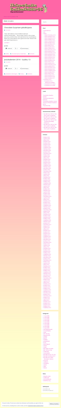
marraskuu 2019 (47, 196)
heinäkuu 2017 (47, 230)
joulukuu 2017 (47, 223)
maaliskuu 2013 (47, 307)
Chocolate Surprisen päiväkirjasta (18, 27)
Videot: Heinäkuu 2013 (50, 44)
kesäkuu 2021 (47, 189)
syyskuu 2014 (47, 281)
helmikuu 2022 (47, 184)
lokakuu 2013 (47, 297)
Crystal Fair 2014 (47, 79)
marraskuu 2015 (47, 260)
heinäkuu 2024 (47, 141)
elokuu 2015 (46, 264)
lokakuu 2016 (47, 244)
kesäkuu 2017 (47, 232)
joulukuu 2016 (47, 241)
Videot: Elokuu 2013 (49, 45)
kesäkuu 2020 (47, 193)
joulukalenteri (8, 74)
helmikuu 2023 (47, 166)
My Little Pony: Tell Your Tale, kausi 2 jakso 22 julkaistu (50, 117)
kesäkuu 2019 (47, 202)
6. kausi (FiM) (46, 323)
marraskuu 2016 (47, 242)
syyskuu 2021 (47, 186)
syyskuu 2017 (47, 227)
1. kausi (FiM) (46, 316)
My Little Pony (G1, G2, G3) (49, 354)
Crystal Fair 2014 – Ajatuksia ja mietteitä (50, 81)
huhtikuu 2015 (47, 270)
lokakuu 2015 (47, 261)
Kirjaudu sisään (47, 376)
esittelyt (45, 336)
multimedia (46, 351)
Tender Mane (23, 53)
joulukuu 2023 (47, 152)
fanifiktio (7, 53)
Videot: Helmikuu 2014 (50, 54)
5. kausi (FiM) (46, 322)
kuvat (45, 342)
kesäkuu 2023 (47, 161)
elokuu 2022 (46, 175)
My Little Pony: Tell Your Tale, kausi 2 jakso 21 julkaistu (50, 125)
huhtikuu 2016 (47, 252)
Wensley (22, 74)
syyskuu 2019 (47, 198)
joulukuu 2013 (47, 294)
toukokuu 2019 (47, 204)
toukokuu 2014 (47, 287)
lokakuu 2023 (47, 155)
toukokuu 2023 (47, 162)
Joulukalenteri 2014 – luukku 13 (17, 59)
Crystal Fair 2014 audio (50, 85)
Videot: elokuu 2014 (49, 61)
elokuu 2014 (46, 282)
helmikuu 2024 (47, 149)
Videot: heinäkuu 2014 (50, 60)
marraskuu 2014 (47, 278)
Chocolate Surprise (16, 53)
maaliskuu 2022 (47, 183)
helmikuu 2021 (47, 190)
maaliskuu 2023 (47, 165)
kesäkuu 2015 (47, 267)
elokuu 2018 (46, 212)
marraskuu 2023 (47, 153)
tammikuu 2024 (47, 150)
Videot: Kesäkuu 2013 (50, 42)
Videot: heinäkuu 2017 (50, 78)
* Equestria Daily (46, 105)
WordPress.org (47, 380)
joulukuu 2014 (47, 276)
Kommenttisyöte (47, 379)
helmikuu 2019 (47, 206)
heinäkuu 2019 (47, 201)
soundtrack (46, 363)
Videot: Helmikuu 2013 (50, 36)
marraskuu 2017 (47, 224)
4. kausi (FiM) (46, 320)
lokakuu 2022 (47, 172)
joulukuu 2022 (47, 169)
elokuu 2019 (46, 199)
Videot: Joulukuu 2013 (50, 51)
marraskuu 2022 (47, 171)
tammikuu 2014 (47, 292)
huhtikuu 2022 (47, 181)
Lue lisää (9, 42)
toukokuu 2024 (47, 144)
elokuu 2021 (46, 187)
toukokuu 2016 (47, 251)
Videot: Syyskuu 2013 (49, 47)
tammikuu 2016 (47, 257)
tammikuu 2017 (47, 239)
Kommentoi (31, 53)
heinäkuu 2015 (47, 266)
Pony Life (46, 360)
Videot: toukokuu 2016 (50, 76)
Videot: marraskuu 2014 (50, 64)
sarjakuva (46, 362)
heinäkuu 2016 (47, 248)
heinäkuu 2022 (47, 177)
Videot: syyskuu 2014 (49, 63)
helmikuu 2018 (47, 221)
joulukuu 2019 (47, 195)
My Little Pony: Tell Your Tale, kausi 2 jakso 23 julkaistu (50, 114)
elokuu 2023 (46, 158)
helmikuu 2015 (47, 273)
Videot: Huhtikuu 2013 (50, 39)
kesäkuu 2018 (47, 215)
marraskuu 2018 (47, 209)
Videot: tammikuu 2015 (50, 67)
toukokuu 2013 (47, 304)
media (45, 347)
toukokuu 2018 (47, 217)
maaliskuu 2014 (47, 289)
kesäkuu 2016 (47, 249)
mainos (45, 345)
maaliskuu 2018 (47, 220)
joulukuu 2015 (47, 258)
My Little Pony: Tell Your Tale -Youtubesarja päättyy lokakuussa (50, 121)
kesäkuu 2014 (47, 285)
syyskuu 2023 (47, 156)
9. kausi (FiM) (46, 327)
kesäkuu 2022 (47, 178)
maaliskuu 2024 (47, 147)
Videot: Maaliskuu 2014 (50, 55)
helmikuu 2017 (47, 238)
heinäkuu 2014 (47, 284)
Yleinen (45, 368)
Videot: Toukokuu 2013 (50, 41)
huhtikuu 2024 (47, 146)
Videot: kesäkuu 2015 (50, 72)
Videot (45, 33)
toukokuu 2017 (47, 233)
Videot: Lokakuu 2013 (50, 48)
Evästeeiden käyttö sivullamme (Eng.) (35, 405)
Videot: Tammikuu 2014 (50, 52)
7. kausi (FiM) (46, 325)
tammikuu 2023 (47, 168)
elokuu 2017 (46, 229)
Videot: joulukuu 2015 (50, 75)
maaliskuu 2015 (47, 272)
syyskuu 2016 (47, 245)
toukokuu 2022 (47, 180)
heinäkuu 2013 (47, 301)
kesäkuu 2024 (47, 143)
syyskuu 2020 (47, 192)
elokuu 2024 (46, 140)
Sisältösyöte (46, 377)
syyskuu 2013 (47, 298)
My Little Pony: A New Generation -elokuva (48, 358)
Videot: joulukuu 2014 (50, 66)
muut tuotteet (47, 353)
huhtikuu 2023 (47, 164)
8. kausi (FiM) (46, 326)
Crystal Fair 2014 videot (50, 84)
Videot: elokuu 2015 (49, 73)
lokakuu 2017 (47, 226)
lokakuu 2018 (47, 211)
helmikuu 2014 (47, 291)
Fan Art (45, 338)
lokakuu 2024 (47, 137)
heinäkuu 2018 (47, 214)
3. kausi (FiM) (46, 319)
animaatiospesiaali (48, 329)
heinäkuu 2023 (47, 159)
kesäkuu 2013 (47, 303)
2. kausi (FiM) (46, 317)
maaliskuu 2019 (47, 205)
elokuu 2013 (46, 300)
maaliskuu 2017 (47, 236)
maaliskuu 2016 (47, 254)
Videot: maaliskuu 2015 (50, 70)
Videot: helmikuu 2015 (50, 69)
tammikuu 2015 (47, 275)
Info (44, 32)
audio (45, 332)
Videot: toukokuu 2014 (50, 57)
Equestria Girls (47, 335)
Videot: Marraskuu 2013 (50, 49)
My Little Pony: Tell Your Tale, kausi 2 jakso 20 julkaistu (50, 128)
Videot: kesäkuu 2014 (50, 58)
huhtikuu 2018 (47, 218)
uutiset (45, 365)
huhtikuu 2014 (47, 288)
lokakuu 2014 (47, 279)
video (45, 366)
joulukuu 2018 (47, 208)
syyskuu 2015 (47, 263)
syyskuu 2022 (47, 174)
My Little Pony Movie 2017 (49, 356)
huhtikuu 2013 (47, 306)
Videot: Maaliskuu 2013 (50, 38)
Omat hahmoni (47, 30)
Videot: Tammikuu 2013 (50, 35)
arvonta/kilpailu (47, 330)
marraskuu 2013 (47, 295)
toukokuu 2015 (47, 269)
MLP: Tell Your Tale (48, 350)
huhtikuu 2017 (47, 235)
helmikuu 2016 (47, 255)
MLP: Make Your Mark (48, 348)
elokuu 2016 (46, 247)
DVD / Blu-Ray (47, 333)
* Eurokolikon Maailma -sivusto (50, 101)
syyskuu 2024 (47, 138)
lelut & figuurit (14, 74)
